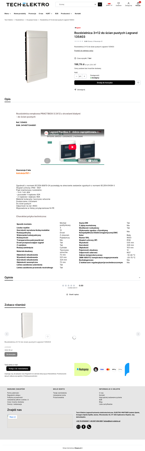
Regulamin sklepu (13, 395)
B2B (100, 400)
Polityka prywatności (15, 397)
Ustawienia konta (59, 395)
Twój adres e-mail (11, 365)
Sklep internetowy (72, 448)
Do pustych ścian (32, 20)
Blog (100, 402)
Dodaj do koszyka (104, 82)
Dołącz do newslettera (18, 368)
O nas (101, 393)
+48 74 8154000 (82, 421)
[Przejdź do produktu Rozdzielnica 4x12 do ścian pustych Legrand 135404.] (27, 326)
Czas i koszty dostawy (15, 402)
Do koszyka (10, 354)
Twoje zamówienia (60, 393)
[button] (100, 4)
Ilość (76, 72)
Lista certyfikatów (105, 404)
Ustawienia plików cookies (17, 400)
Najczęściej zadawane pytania (110, 397)
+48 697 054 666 (96, 421)
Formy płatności (13, 393)
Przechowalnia (58, 397)
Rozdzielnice (20, 20)
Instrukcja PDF (22, 173)
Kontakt (102, 395)
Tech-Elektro (9, 20)
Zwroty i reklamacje (14, 404)
